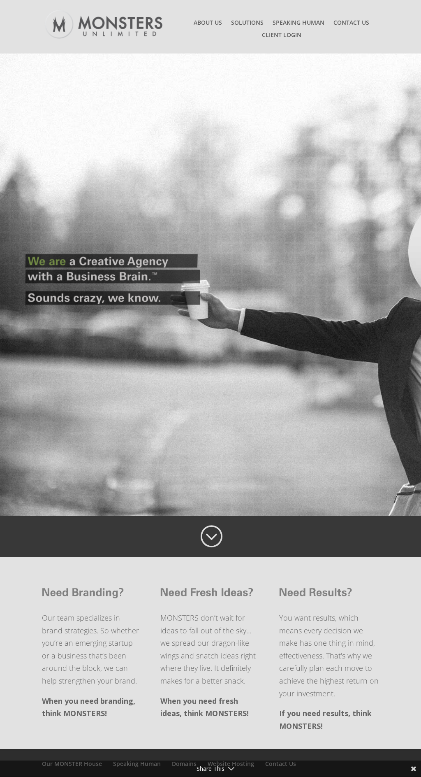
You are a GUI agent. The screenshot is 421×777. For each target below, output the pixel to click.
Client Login (281, 35)
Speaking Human (298, 23)
